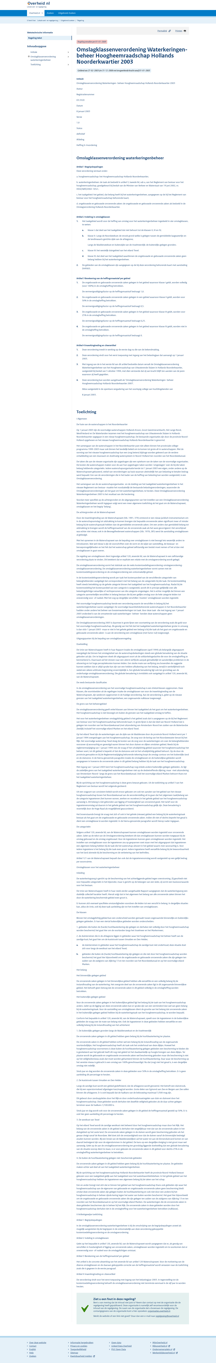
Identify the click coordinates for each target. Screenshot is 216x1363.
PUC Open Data (118, 1349)
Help (31, 1352)
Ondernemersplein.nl (162, 1349)
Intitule (33, 52)
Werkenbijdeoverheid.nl (163, 1352)
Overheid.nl (34, 14)
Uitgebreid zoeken (67, 20)
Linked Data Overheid (121, 1346)
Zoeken (50, 13)
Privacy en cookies (78, 1346)
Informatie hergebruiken (81, 1342)
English (32, 1349)
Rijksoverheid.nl (159, 1346)
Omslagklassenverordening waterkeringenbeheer (41, 58)
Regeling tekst (35, 38)
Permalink (162, 30)
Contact (32, 1346)
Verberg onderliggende (29, 56)
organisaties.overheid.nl (159, 1311)
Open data (116, 1342)
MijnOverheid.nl (159, 1342)
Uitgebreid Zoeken (67, 13)
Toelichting (35, 64)
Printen (178, 30)
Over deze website (37, 1342)
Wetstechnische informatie (40, 32)
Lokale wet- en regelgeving (47, 20)
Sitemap (74, 1352)
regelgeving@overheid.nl (167, 1316)
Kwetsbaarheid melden (81, 1356)
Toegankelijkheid (78, 1349)
